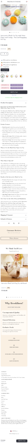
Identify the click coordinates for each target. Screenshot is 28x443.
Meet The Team (4, 399)
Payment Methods (5, 389)
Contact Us (3, 381)
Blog (2, 397)
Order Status (3, 390)
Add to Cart (22, 441)
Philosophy (3, 413)
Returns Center (4, 387)
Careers (2, 401)
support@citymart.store (6, 375)
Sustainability (4, 412)
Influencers (3, 404)
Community (3, 415)
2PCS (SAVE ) (5, 85)
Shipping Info (4, 383)
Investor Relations (4, 408)
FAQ (2, 385)
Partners (3, 410)
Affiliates (3, 406)
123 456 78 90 (4, 374)
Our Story (3, 395)
